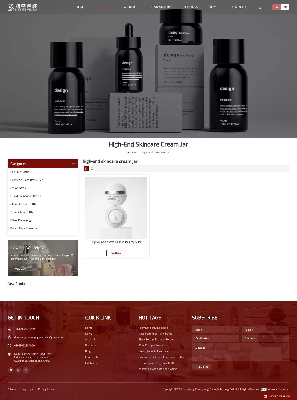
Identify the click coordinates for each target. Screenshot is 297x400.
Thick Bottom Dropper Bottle (156, 339)
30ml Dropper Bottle (151, 345)
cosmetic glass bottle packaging (158, 368)
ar (285, 7)
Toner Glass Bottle (21, 212)
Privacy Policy (46, 389)
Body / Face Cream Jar (24, 228)
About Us (130, 7)
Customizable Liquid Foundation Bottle (161, 357)
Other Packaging (20, 220)
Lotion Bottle (18, 188)
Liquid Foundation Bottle (25, 196)
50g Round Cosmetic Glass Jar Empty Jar (116, 242)
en (276, 7)
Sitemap (12, 389)
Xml (32, 389)
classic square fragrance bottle (157, 363)
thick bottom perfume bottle (155, 333)
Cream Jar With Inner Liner (154, 351)
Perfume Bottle (19, 172)
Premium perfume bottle (153, 327)
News (213, 7)
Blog (88, 351)
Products (103, 7)
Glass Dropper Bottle (23, 204)
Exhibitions (190, 7)
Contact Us (239, 7)
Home (80, 7)
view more (20, 269)
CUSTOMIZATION (161, 7)
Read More (116, 253)
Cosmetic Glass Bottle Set (26, 180)
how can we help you (29, 248)
